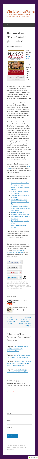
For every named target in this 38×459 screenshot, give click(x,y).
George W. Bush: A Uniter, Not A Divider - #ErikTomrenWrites (18, 356)
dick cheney (22, 285)
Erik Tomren (10, 46)
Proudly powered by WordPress (16, 445)
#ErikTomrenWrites (19, 11)
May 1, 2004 (18, 46)
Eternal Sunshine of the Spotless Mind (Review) (12, 320)
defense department (13, 285)
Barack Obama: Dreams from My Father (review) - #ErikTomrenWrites (17, 349)
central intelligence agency (18, 283)
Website (9, 428)
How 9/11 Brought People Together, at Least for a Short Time (20, 202)
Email (9, 421)
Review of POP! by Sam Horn (20, 214)
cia (27, 283)
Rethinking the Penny (17, 212)
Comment (10, 392)
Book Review (19, 282)
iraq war (25, 287)
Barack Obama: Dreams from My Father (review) (20, 184)
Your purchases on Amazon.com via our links (15, 251)
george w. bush (18, 287)
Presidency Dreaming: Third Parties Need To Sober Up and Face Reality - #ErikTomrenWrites (19, 363)
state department (17, 288)
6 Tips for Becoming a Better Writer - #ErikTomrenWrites (17, 371)
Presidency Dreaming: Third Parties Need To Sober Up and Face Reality (20, 208)
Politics (26, 282)
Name (9, 413)
